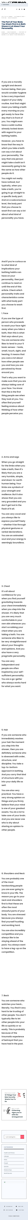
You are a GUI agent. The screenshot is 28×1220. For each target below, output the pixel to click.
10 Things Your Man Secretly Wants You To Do (10, 1097)
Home (3, 32)
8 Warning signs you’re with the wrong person (17, 1113)
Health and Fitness (9, 1153)
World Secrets (8, 1173)
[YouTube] (24, 9)
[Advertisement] (14, 59)
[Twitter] (19, 9)
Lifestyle (6, 1156)
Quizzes (6, 1166)
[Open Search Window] (2, 9)
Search (22, 1136)
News (5, 1159)
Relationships (12, 18)
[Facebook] (17, 9)
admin (10, 16)
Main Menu (6, 4)
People (6, 1163)
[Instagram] (22, 9)
